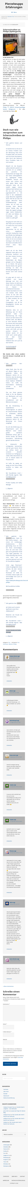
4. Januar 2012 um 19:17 (15, 904)
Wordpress (6, 1166)
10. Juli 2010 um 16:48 (14, 692)
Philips (15, 644)
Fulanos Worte (13, 656)
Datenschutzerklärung (9, 1098)
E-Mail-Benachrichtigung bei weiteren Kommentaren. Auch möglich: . (13, 1057)
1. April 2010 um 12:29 (14, 658)
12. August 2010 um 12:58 (15, 722)
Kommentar (6, 1004)
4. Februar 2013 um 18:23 (15, 960)
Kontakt (5, 1093)
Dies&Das (5, 1147)
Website (5, 1039)
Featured (5, 1149)
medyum (5, 1122)
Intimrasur (5, 644)
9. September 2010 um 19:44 (16, 757)
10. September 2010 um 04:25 (16, 786)
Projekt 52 (5, 1159)
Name (5, 1024)
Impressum (6, 1095)
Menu (15, 12)
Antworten (9, 681)
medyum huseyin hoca (9, 1107)
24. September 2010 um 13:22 (16, 852)
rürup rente (13, 755)
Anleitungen (6, 1144)
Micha (11, 902)
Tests (4, 1161)
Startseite (5, 1089)
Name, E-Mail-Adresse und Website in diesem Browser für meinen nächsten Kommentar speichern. (12, 1050)
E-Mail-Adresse (7, 1031)
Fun (9, 642)
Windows (5, 1164)
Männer (11, 644)
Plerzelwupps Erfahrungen (14, 5)
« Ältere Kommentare (8, 986)
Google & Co (6, 1155)
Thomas (12, 851)
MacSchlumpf (13, 720)
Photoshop (6, 1157)
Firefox (5, 1151)
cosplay (12, 785)
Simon (11, 691)
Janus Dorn (6, 1111)
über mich (6, 1091)
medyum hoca (7, 1114)
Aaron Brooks (13, 959)
